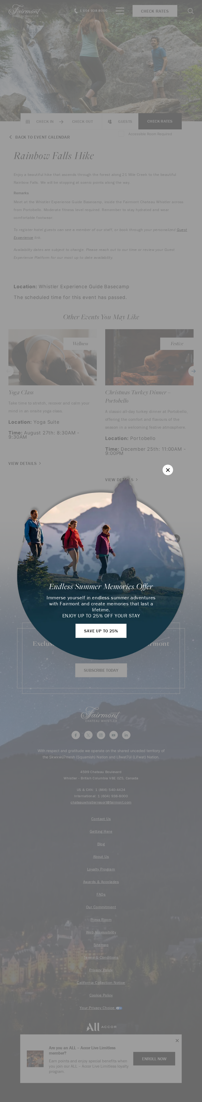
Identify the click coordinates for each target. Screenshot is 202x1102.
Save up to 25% (101, 630)
